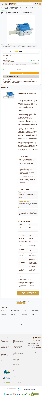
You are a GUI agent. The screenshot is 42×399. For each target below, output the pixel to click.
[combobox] (25, 4)
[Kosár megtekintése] (40, 4)
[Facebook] (34, 353)
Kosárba (25, 73)
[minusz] (4, 73)
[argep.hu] (33, 389)
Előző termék (28, 7)
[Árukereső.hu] (19, 388)
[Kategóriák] (2, 4)
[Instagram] (36, 353)
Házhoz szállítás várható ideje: (11, 69)
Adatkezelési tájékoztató (17, 374)
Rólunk (14, 368)
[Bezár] (40, 1)
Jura (20, 7)
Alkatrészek (6, 7)
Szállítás (14, 378)
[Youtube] (38, 353)
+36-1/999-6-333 (4, 361)
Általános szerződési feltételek (17, 371)
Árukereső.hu (19, 390)
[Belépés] (38, 4)
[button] (21, 51)
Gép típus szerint (6, 8)
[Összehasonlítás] (6, 46)
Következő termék (35, 7)
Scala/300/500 (14, 8)
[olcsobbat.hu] (27, 389)
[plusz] (9, 73)
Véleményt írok (20, 303)
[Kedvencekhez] (15, 46)
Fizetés (14, 376)
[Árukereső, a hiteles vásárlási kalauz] (35, 394)
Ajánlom (23, 46)
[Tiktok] (40, 353)
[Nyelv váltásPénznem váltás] (35, 4)
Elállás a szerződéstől (17, 382)
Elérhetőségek (15, 380)
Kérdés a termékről (32, 46)
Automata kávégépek (14, 7)
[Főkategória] (1, 7)
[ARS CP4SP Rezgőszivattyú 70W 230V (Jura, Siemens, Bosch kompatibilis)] (21, 29)
